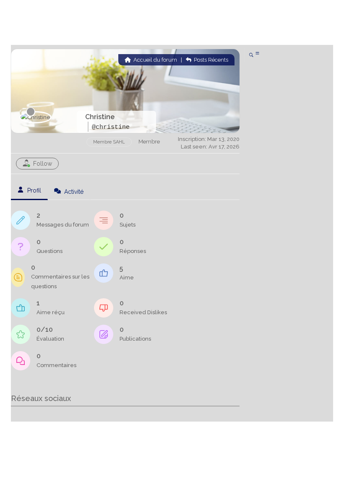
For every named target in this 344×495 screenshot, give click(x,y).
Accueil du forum (154, 60)
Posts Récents (210, 60)
